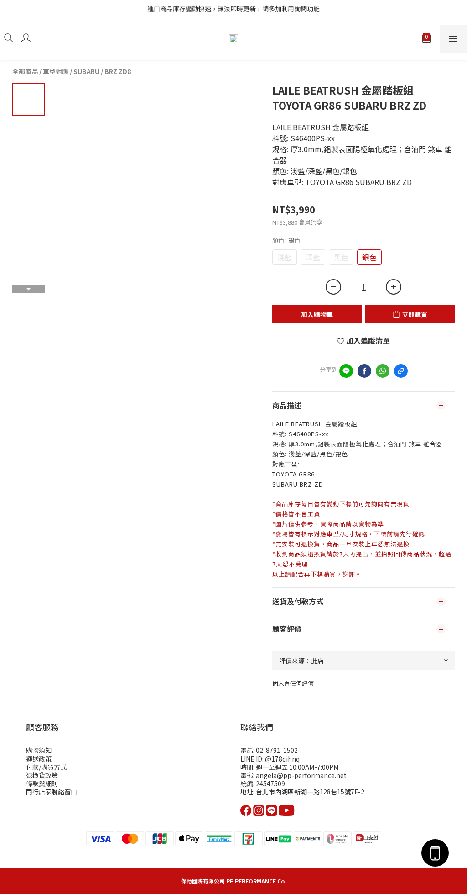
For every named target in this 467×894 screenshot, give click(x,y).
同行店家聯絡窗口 (51, 791)
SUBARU (86, 71)
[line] (346, 371)
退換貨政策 (42, 775)
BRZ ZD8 (117, 71)
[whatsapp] (382, 371)
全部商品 (25, 71)
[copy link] (401, 371)
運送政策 (39, 758)
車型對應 (55, 71)
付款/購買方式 (46, 767)
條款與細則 (42, 783)
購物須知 (39, 750)
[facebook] (364, 371)
